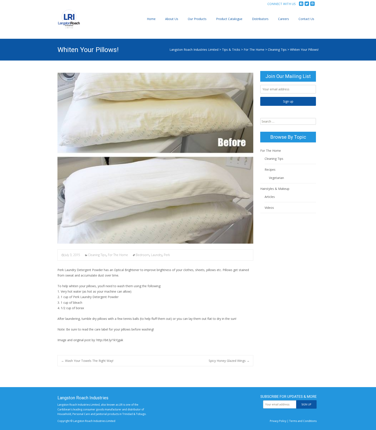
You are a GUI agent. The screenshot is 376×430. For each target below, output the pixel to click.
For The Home (254, 49)
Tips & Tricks (231, 49)
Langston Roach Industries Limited (194, 49)
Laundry (156, 255)
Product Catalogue (229, 19)
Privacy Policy (278, 421)
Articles (270, 197)
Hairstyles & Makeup (274, 189)
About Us (171, 19)
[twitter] (307, 5)
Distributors (260, 19)
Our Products (197, 19)
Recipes (270, 169)
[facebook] (301, 5)
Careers (283, 19)
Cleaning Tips (277, 49)
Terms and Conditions (303, 421)
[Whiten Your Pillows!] (155, 158)
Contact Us (306, 19)
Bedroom (142, 255)
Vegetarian (276, 178)
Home (151, 19)
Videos (269, 208)
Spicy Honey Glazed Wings (229, 361)
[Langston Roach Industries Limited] (65, 23)
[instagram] (312, 5)
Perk (167, 255)
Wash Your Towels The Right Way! (87, 361)
